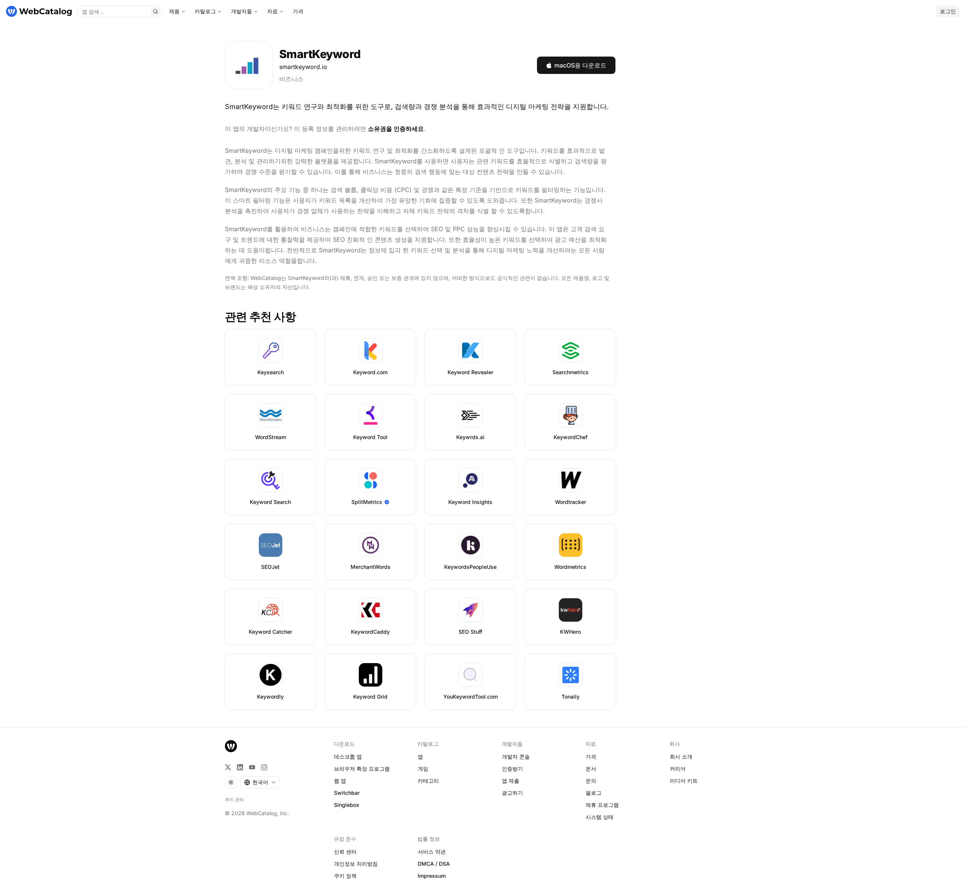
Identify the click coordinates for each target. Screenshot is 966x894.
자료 (272, 11)
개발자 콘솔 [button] (516, 756)
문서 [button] (591, 768)
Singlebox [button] (346, 805)
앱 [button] (420, 756)
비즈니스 (291, 79)
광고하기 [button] (512, 793)
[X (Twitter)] (228, 767)
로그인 (948, 11)
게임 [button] (423, 768)
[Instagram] (264, 767)
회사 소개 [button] (681, 756)
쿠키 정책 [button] (345, 875)
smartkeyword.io (303, 67)
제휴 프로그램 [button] (602, 805)
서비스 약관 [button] (432, 851)
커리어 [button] (678, 768)
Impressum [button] (432, 875)
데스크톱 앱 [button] (348, 756)
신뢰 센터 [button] (345, 851)
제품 (174, 11)
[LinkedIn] (240, 767)
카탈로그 (205, 11)
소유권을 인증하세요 (396, 128)
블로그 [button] (593, 793)
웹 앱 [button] (340, 780)
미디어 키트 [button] (684, 780)
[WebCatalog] (231, 746)
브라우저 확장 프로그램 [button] (362, 768)
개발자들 (241, 11)
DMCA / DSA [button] (434, 863)
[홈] (39, 11)
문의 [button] (591, 780)
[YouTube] (252, 767)
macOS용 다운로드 (580, 65)
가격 (298, 11)
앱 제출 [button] (510, 780)
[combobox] (260, 782)
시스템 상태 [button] (600, 817)
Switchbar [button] (347, 793)
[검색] (155, 11)
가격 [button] (591, 756)
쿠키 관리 (234, 799)
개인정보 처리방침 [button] (356, 863)
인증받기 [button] (512, 768)
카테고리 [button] (428, 780)
